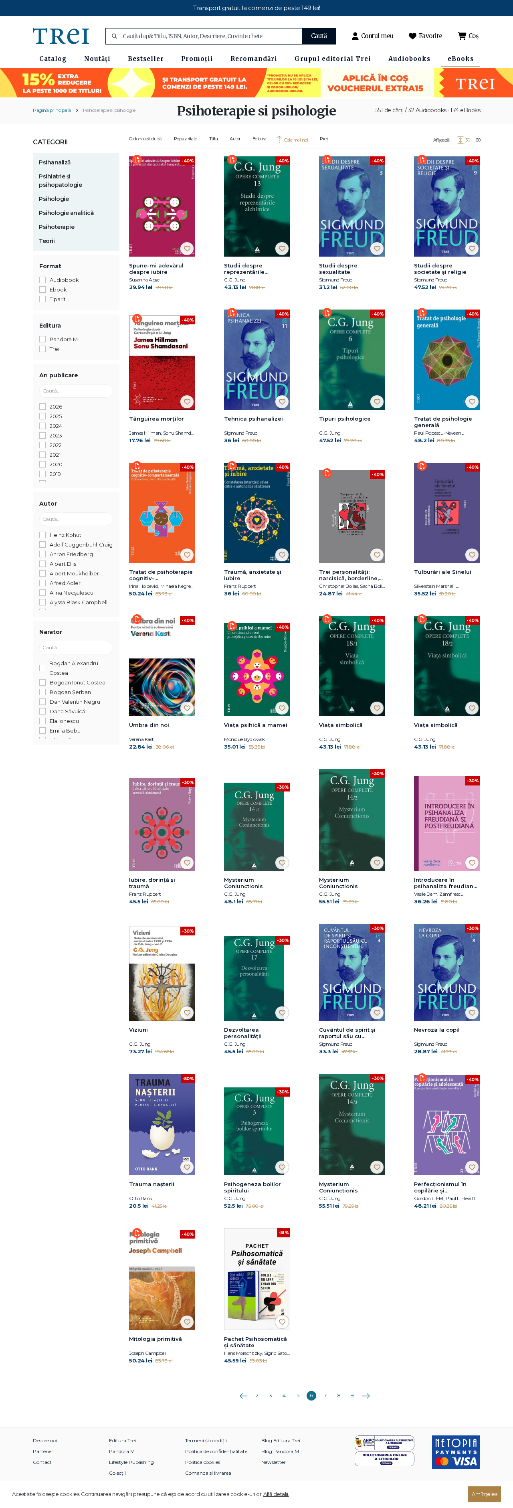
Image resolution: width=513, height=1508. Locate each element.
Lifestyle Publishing (131, 1462)
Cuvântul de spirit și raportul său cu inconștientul (347, 1033)
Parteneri (44, 1451)
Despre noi (45, 1440)
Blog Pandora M (280, 1451)
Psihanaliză (55, 162)
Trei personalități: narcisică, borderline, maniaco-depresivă (349, 575)
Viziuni (138, 1029)
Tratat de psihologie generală (443, 421)
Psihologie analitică (66, 213)
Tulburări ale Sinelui (442, 572)
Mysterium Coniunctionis (243, 882)
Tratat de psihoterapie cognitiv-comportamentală (161, 575)
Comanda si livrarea (208, 1473)
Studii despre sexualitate (338, 268)
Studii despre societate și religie (440, 268)
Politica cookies (202, 1462)
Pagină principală (52, 110)
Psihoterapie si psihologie (109, 110)
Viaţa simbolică (341, 725)
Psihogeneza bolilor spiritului (252, 1187)
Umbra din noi (149, 725)
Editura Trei (122, 1440)
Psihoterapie (56, 227)
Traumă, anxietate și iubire (252, 575)
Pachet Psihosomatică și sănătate (255, 1342)
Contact (42, 1462)
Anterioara (243, 1393)
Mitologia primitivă (155, 1339)
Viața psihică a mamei (255, 725)
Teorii (47, 241)
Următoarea (366, 1393)
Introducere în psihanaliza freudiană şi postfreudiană (445, 883)
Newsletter (273, 1462)
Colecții (117, 1473)
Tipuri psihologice (345, 418)
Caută (319, 36)
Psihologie (54, 198)
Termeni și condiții (206, 1440)
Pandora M (122, 1451)
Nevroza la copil (437, 1029)
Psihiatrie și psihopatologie (60, 180)
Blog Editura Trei (280, 1440)
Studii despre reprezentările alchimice (244, 269)
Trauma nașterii (151, 1184)
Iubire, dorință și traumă (152, 882)
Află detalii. (276, 1494)
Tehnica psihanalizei (253, 418)
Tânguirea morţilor (156, 418)
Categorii (50, 142)
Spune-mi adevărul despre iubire (156, 268)
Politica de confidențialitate (216, 1451)
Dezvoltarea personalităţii (243, 1032)
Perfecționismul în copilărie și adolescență (440, 1187)
